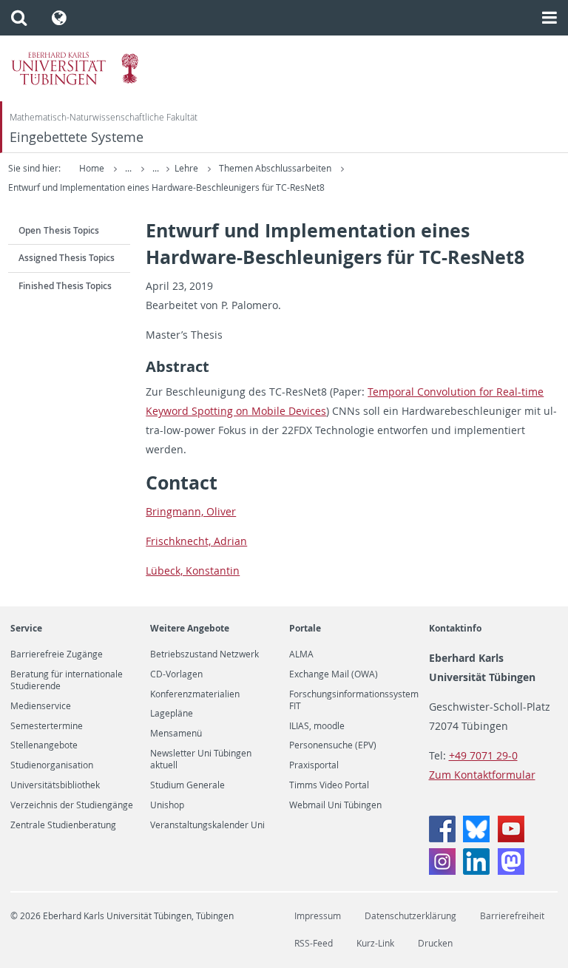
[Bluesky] (476, 838)
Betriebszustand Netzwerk (204, 654)
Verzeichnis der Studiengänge (71, 805)
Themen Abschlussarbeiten (276, 168)
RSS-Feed (313, 943)
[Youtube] (511, 838)
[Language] (59, 17)
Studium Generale (187, 785)
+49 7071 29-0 (483, 755)
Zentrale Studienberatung (63, 825)
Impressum (317, 916)
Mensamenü (176, 733)
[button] (19, 17)
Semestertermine (46, 726)
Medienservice (40, 706)
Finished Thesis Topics (65, 286)
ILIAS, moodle (317, 726)
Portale (305, 628)
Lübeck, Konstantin (193, 570)
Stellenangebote (44, 745)
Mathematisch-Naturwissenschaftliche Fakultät (103, 117)
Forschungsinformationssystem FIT (354, 700)
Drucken (435, 943)
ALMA (301, 654)
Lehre (187, 168)
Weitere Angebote (189, 628)
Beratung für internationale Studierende (66, 680)
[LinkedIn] (476, 871)
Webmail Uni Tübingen (335, 805)
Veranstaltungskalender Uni (207, 825)
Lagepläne (171, 714)
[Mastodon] (511, 871)
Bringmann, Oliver (191, 511)
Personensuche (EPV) (332, 745)
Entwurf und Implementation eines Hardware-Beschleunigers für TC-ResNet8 (166, 187)
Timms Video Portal (329, 785)
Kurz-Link (375, 943)
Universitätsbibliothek (55, 785)
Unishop (167, 805)
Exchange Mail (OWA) (333, 674)
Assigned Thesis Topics (66, 257)
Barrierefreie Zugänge (56, 654)
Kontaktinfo (455, 628)
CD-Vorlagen (176, 674)
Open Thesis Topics (58, 230)
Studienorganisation (51, 765)
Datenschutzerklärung (410, 916)
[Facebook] (442, 838)
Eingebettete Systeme (76, 137)
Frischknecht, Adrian (196, 541)
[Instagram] (442, 871)
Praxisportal (314, 765)
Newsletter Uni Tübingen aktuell (200, 759)
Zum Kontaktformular (482, 775)
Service (26, 628)
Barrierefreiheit (512, 916)
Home (91, 168)
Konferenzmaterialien (195, 694)
